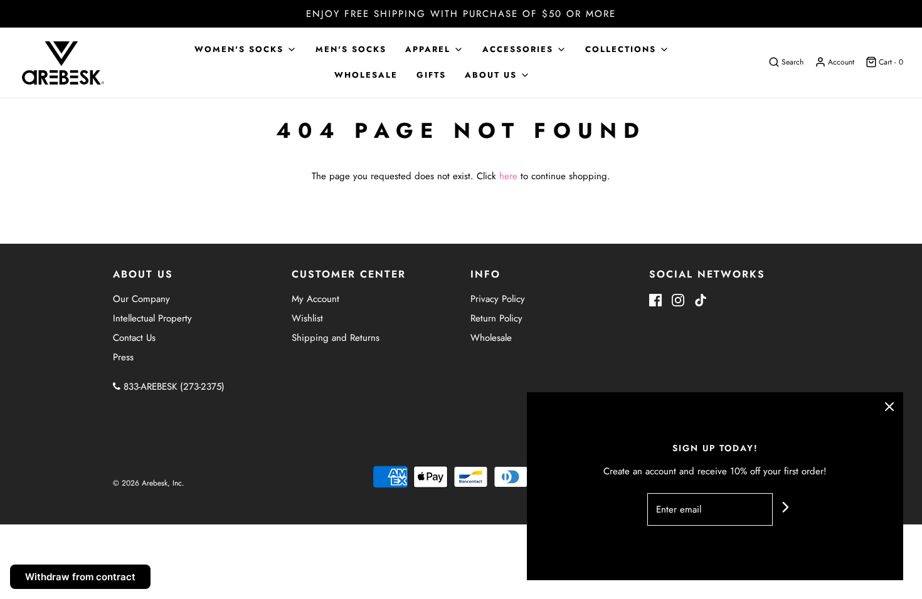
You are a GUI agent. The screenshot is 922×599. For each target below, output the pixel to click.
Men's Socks (350, 49)
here (508, 176)
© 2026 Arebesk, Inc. (148, 483)
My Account (315, 299)
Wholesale (366, 75)
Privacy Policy (497, 299)
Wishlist (307, 318)
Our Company (141, 299)
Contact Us (134, 338)
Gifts (431, 75)
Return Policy (496, 318)
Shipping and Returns (335, 338)
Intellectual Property (152, 318)
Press (123, 357)
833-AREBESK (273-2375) (172, 386)
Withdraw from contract (80, 577)
